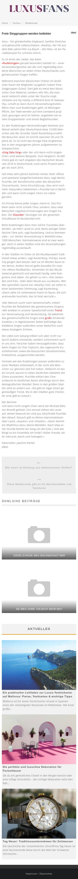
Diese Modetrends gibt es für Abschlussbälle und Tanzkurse (39, 486)
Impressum (31, 873)
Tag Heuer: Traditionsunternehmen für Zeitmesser (38, 841)
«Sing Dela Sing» (12, 152)
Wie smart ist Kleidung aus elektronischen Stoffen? (38, 467)
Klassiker (18, 214)
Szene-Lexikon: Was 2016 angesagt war (39, 555)
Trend (58, 310)
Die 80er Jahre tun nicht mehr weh (39, 609)
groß (48, 318)
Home (5, 23)
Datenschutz (46, 873)
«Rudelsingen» (11, 63)
